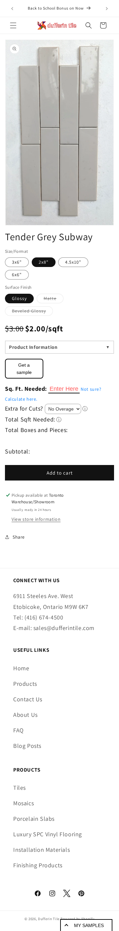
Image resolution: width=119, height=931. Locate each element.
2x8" (44, 262)
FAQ (18, 730)
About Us (25, 714)
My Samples (89, 925)
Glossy (19, 298)
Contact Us (27, 699)
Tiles (19, 787)
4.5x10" (73, 262)
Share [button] (19, 537)
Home (21, 668)
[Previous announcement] (12, 8)
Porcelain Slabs (34, 818)
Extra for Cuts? (24, 408)
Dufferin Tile (49, 918)
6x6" (17, 275)
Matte (53, 299)
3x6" (17, 262)
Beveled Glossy (32, 312)
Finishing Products (37, 865)
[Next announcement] (106, 8)
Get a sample (24, 368)
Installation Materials (41, 849)
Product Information (33, 347)
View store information (36, 519)
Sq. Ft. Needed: (26, 388)
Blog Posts (27, 745)
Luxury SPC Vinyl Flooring (47, 834)
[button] (13, 25)
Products (25, 683)
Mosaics (23, 803)
